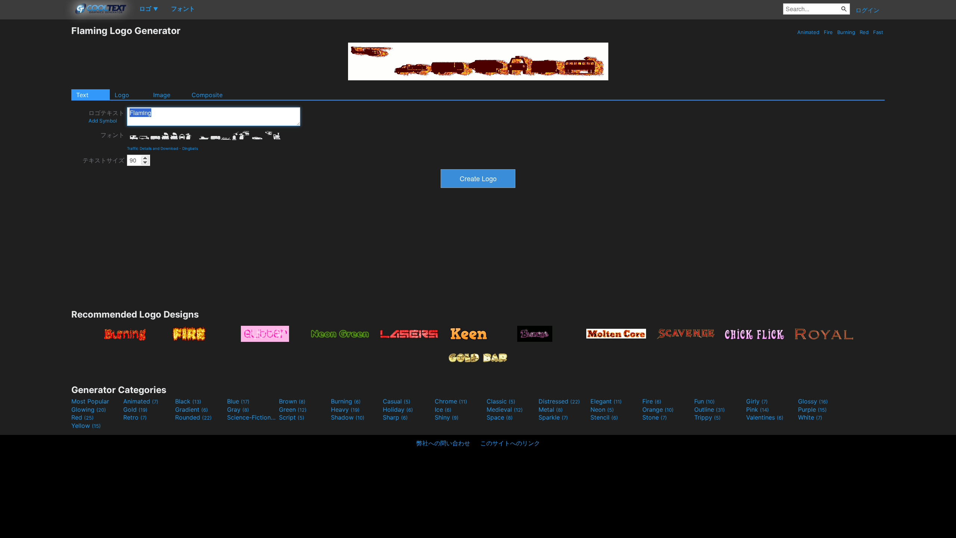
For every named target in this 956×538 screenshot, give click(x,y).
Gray (238, 409)
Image (161, 95)
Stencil (604, 417)
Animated (808, 32)
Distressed (559, 401)
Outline (709, 409)
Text (82, 95)
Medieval (505, 409)
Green (293, 409)
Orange (658, 409)
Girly (757, 401)
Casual (396, 401)
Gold (135, 409)
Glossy (813, 401)
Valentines (764, 417)
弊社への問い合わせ (443, 443)
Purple (812, 409)
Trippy (707, 417)
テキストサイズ (103, 160)
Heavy (345, 409)
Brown (292, 401)
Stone (654, 417)
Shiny (447, 417)
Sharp (395, 417)
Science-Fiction (252, 417)
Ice (443, 409)
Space (500, 417)
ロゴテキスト (106, 116)
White (810, 417)
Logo (122, 95)
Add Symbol (103, 121)
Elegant (606, 401)
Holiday (398, 409)
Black (188, 401)
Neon (602, 409)
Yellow (86, 425)
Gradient (191, 409)
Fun (704, 401)
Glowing (88, 409)
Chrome (451, 401)
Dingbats (190, 148)
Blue (238, 401)
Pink (757, 409)
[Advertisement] (35, 137)
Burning (846, 32)
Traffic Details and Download (152, 148)
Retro (135, 417)
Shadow (347, 417)
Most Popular (90, 401)
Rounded (193, 417)
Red (864, 32)
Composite (207, 95)
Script (291, 417)
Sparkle (553, 417)
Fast (878, 32)
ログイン (867, 10)
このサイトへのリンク (510, 443)
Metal (550, 409)
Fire (828, 32)
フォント (112, 135)
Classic (501, 401)
